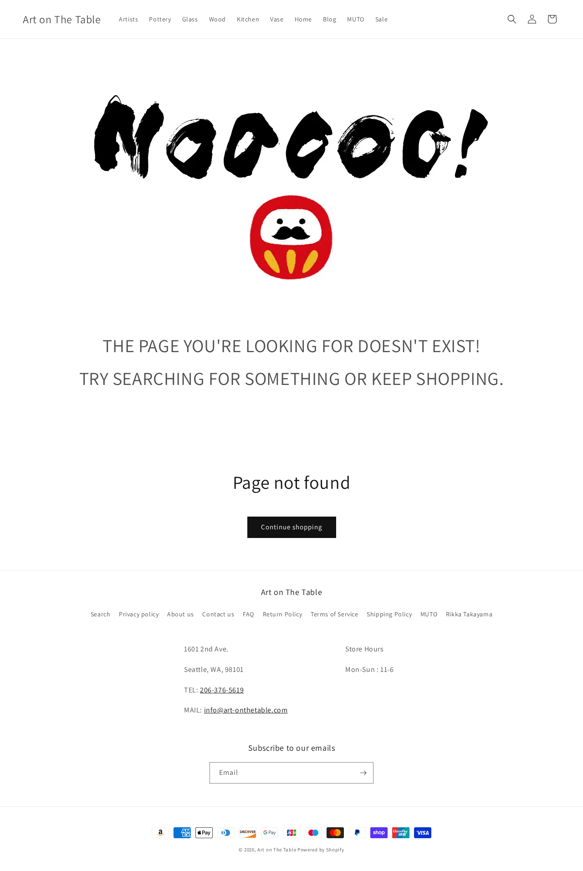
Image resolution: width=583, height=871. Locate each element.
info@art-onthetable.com (246, 710)
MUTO (428, 614)
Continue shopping (291, 527)
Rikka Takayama (469, 614)
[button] (512, 19)
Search (101, 614)
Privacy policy (139, 614)
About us (180, 614)
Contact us (218, 614)
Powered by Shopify (320, 849)
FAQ (248, 614)
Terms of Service (334, 614)
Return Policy (282, 614)
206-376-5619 (222, 690)
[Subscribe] (363, 773)
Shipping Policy (389, 614)
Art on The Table (276, 849)
